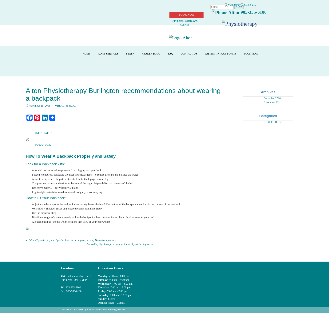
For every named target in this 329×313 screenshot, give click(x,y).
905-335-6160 (73, 291)
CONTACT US (189, 53)
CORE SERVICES (108, 53)
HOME (86, 53)
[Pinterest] (245, 272)
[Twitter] (215, 272)
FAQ (170, 53)
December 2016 (272, 98)
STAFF (130, 53)
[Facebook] (201, 272)
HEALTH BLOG (151, 53)
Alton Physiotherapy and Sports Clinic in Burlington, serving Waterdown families (70, 240)
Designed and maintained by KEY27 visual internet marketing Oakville (93, 309)
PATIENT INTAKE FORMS (220, 53)
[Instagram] (260, 272)
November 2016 (272, 102)
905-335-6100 (254, 12)
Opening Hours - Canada (111, 302)
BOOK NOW (186, 14)
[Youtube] (230, 272)
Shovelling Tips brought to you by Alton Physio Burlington (120, 244)
